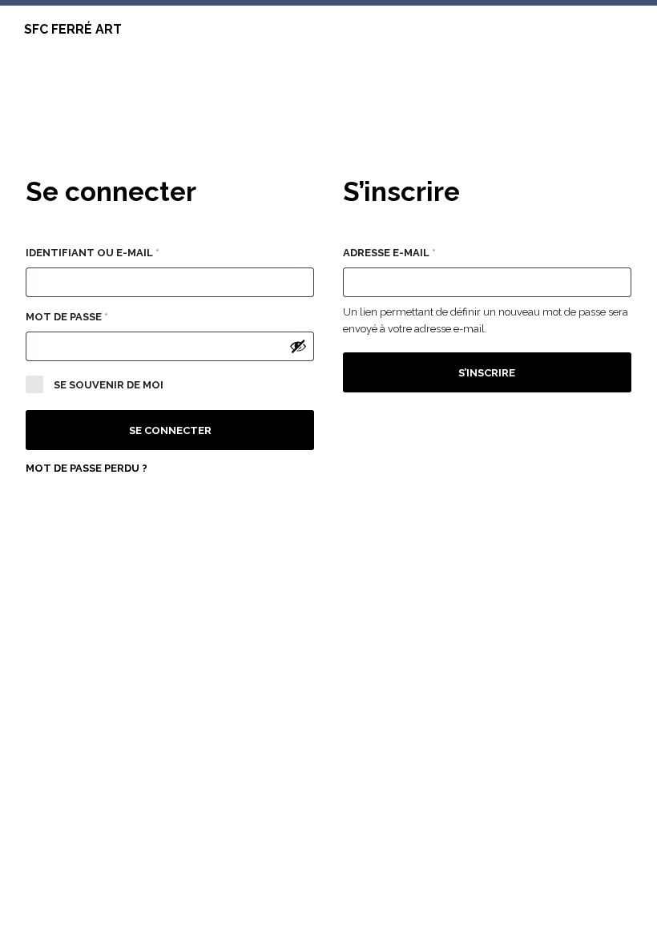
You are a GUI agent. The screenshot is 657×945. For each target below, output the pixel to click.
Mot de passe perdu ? (86, 468)
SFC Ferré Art (73, 29)
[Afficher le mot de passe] (298, 346)
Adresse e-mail (426, 252)
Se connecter (170, 430)
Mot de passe (103, 316)
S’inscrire (486, 373)
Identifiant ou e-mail (129, 252)
